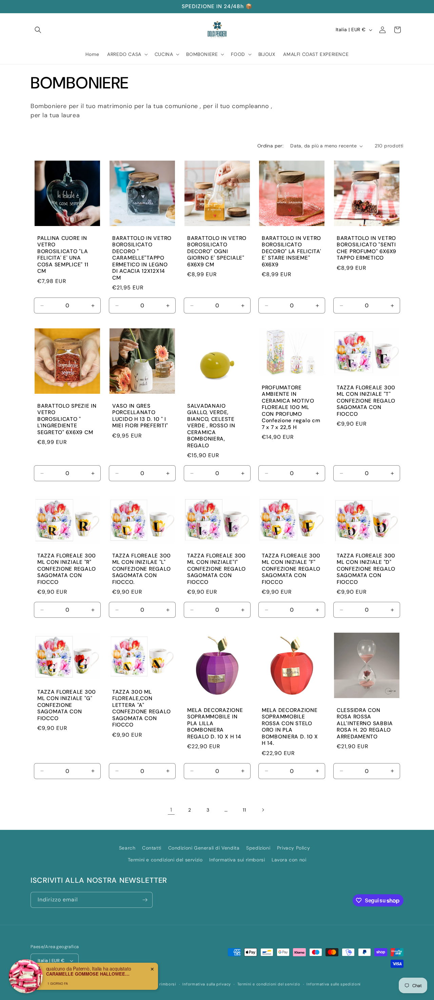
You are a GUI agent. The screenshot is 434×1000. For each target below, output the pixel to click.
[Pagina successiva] (262, 809)
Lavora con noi (289, 860)
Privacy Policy (293, 848)
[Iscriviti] (144, 900)
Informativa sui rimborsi (237, 860)
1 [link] (171, 809)
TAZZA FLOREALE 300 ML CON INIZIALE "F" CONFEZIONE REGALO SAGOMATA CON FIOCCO (291, 568)
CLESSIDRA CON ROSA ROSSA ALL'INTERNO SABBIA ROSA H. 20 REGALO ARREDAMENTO (365, 723)
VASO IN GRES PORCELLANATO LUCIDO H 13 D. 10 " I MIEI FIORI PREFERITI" (140, 416)
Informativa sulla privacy (206, 984)
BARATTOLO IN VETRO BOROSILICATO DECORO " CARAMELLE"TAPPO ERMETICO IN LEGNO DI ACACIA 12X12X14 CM (142, 258)
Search (127, 848)
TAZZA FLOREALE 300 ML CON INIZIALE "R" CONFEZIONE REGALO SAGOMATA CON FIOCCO (66, 568)
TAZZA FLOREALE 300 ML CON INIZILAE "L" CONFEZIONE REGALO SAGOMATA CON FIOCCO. (141, 568)
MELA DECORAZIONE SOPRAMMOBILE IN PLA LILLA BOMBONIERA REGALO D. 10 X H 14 (215, 723)
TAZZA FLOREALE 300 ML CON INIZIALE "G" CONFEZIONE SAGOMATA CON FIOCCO (66, 705)
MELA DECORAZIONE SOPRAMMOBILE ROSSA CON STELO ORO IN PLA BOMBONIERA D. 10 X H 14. (290, 726)
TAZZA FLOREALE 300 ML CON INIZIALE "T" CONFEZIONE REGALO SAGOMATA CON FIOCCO (366, 401)
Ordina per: (270, 146)
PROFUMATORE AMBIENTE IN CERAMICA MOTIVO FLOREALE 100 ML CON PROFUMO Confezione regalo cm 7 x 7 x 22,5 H (291, 408)
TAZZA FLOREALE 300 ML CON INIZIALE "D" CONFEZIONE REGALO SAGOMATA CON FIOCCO (366, 568)
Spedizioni (258, 848)
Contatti (151, 848)
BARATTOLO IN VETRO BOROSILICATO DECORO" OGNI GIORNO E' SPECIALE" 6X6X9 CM (216, 251)
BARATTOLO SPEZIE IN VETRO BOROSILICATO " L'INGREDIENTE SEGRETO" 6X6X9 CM (67, 419)
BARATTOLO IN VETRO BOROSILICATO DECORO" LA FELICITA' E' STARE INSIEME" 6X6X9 (291, 251)
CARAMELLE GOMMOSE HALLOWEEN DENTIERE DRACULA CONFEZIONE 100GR (88, 974)
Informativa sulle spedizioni (334, 984)
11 (244, 810)
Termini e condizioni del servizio (165, 860)
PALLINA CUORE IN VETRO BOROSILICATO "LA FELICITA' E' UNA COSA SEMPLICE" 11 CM (62, 254)
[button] (38, 29)
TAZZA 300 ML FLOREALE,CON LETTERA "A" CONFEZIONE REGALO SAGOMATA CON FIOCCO (141, 708)
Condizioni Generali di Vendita (204, 848)
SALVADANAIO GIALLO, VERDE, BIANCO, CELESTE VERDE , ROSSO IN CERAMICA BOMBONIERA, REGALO (211, 426)
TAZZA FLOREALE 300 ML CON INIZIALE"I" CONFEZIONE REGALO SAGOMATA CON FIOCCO (216, 568)
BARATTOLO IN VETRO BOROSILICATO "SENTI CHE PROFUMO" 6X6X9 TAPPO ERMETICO (366, 248)
